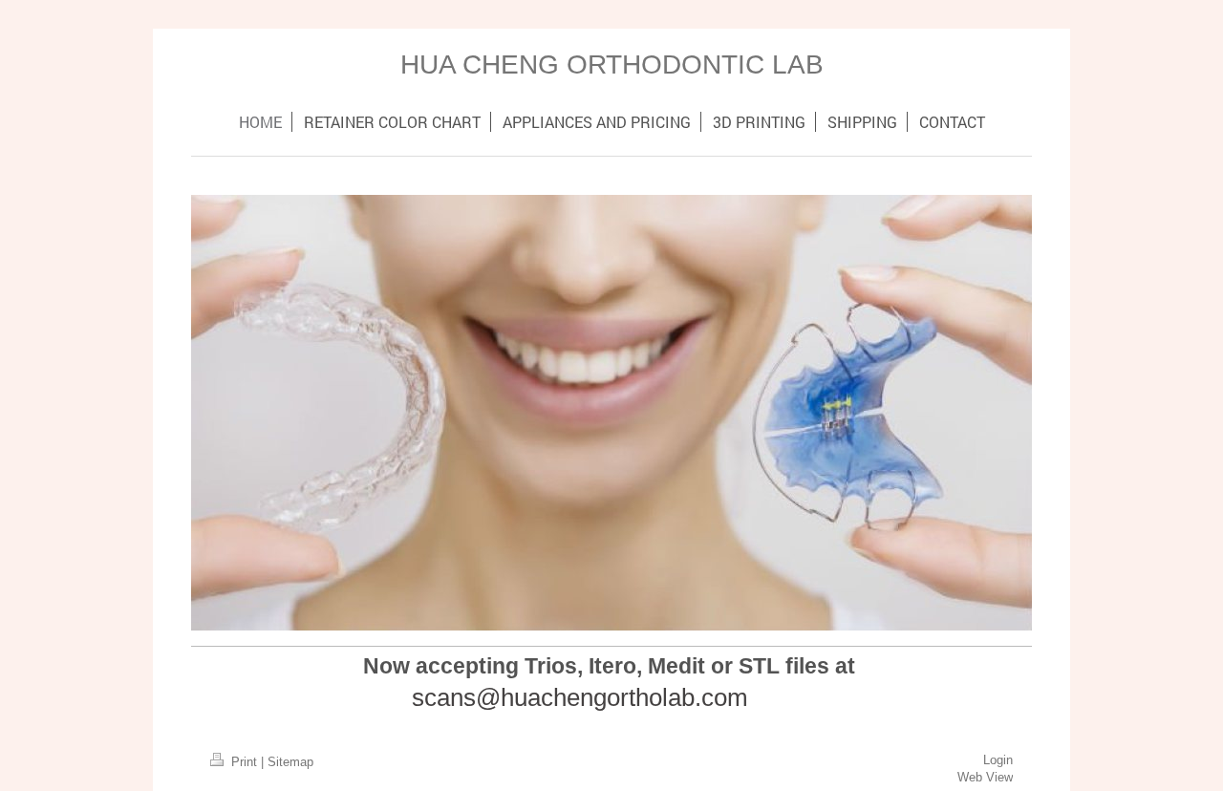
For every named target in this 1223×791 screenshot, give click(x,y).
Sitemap (290, 762)
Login (998, 760)
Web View (985, 777)
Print (244, 762)
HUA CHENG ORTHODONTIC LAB (612, 64)
